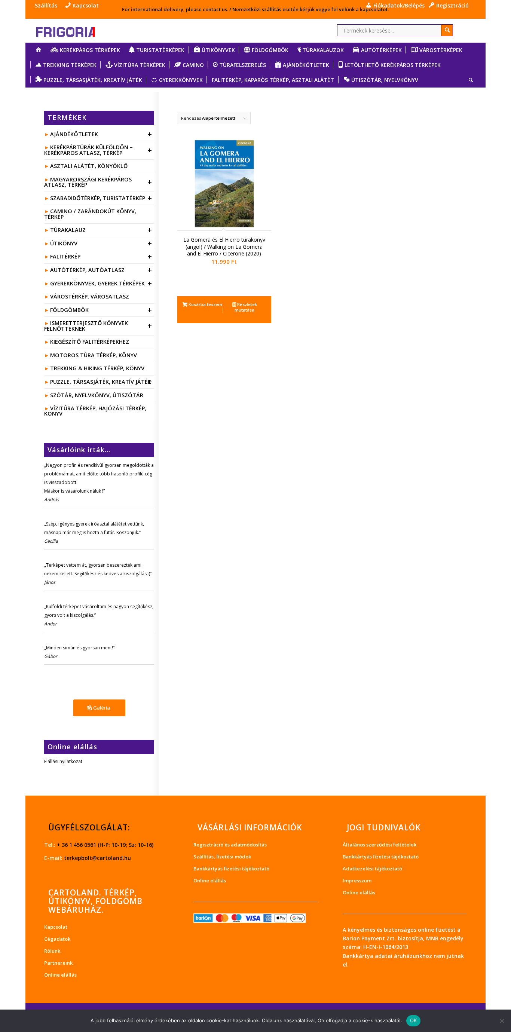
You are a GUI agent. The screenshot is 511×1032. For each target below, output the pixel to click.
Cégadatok (57, 938)
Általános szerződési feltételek (379, 844)
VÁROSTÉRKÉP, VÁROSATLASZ (89, 296)
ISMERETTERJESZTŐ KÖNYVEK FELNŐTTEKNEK (98, 325)
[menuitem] (48, 5)
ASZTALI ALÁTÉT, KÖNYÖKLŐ (89, 165)
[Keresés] (468, 80)
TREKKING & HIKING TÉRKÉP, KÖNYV (97, 368)
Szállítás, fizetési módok (222, 856)
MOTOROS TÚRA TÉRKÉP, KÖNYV (93, 355)
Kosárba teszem (204, 304)
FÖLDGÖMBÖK (101, 310)
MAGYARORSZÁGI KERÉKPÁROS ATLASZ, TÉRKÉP (98, 182)
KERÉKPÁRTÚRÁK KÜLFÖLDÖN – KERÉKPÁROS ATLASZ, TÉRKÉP (98, 150)
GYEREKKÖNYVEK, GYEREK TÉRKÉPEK (101, 283)
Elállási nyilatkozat (63, 761)
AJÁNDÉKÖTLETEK (101, 134)
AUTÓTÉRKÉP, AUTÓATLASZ (101, 270)
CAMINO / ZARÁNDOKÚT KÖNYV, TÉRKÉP (90, 214)
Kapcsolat (55, 927)
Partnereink (58, 962)
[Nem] (501, 1021)
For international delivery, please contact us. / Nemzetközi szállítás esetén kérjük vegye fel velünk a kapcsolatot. (255, 9)
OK (413, 1020)
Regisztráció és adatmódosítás (230, 844)
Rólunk (52, 950)
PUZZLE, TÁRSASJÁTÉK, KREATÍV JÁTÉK (101, 382)
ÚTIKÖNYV (101, 243)
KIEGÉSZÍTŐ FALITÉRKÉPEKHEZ (89, 341)
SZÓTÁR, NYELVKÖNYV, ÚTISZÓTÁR (96, 395)
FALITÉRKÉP (101, 256)
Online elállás (60, 974)
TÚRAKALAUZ (101, 230)
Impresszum (357, 880)
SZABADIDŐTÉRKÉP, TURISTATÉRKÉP (101, 198)
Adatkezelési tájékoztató (372, 868)
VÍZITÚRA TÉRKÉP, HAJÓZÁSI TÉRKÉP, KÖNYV (95, 411)
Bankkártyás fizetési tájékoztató (231, 868)
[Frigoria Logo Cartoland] (72, 30)
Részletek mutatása (246, 307)
